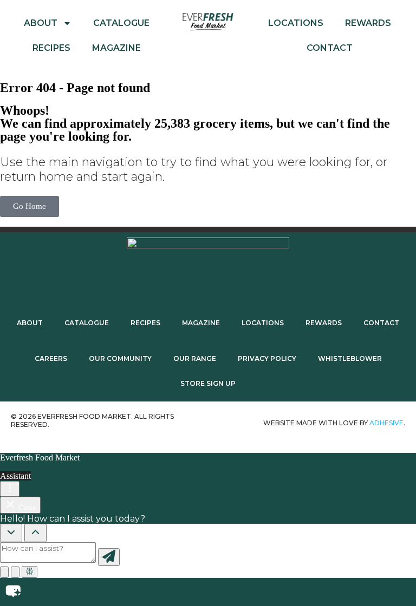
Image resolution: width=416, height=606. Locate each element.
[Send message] (109, 557)
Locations (295, 23)
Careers (51, 358)
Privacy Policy (267, 358)
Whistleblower (350, 358)
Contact (330, 48)
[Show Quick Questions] (35, 533)
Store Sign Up (208, 383)
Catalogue (121, 23)
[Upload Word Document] (15, 572)
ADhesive (386, 423)
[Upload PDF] (4, 572)
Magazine (116, 48)
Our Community (120, 358)
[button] (208, 592)
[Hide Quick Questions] (11, 533)
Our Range (194, 358)
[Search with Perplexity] (29, 572)
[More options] (10, 489)
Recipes (51, 48)
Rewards (368, 23)
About (40, 23)
